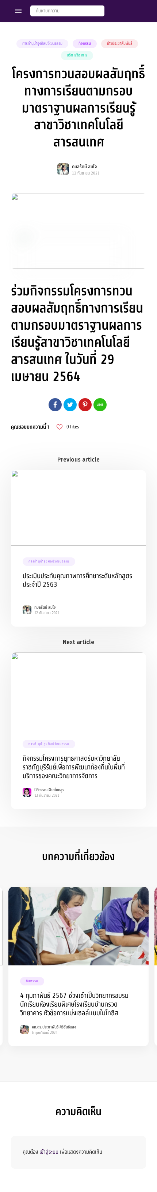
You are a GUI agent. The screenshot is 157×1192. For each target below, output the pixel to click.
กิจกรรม (84, 43)
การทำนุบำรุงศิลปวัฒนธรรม (42, 43)
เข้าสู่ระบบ (48, 1152)
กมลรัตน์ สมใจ (84, 166)
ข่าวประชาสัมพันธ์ (119, 43)
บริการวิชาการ (77, 55)
